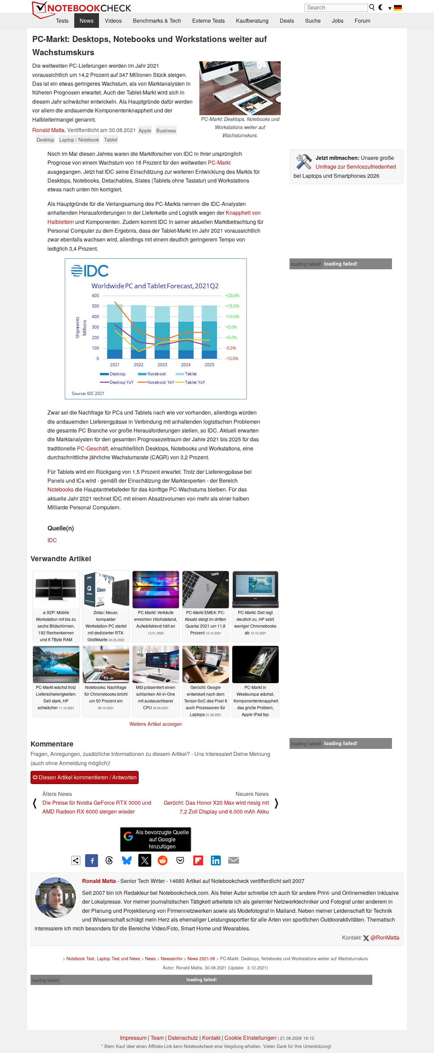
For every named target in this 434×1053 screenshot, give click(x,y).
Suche (313, 20)
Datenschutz (183, 1037)
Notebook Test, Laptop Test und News (103, 958)
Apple (145, 130)
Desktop (45, 139)
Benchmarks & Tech (157, 20)
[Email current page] (233, 860)
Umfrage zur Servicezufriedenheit (356, 166)
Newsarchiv (171, 958)
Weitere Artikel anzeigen (156, 723)
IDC (52, 540)
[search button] (372, 7)
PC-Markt (219, 162)
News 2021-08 (201, 958)
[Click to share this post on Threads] (109, 860)
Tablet (110, 139)
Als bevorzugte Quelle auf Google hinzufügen (162, 839)
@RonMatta (384, 937)
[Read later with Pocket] (180, 860)
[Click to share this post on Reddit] (162, 860)
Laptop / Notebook (79, 139)
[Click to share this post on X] (144, 860)
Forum (362, 20)
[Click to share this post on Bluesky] (126, 860)
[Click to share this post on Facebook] (91, 860)
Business (166, 130)
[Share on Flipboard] (198, 860)
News (87, 20)
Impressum (133, 1037)
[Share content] (75, 860)
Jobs (337, 20)
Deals (287, 20)
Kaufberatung (252, 20)
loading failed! (306, 263)
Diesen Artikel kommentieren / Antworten (87, 777)
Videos (113, 20)
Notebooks (60, 489)
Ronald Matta (48, 130)
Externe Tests (208, 20)
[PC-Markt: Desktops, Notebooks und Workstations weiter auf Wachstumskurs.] (240, 88)
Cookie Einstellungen (250, 1037)
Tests (62, 20)
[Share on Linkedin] (215, 860)
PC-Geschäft (92, 448)
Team (157, 1037)
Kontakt (211, 1037)
